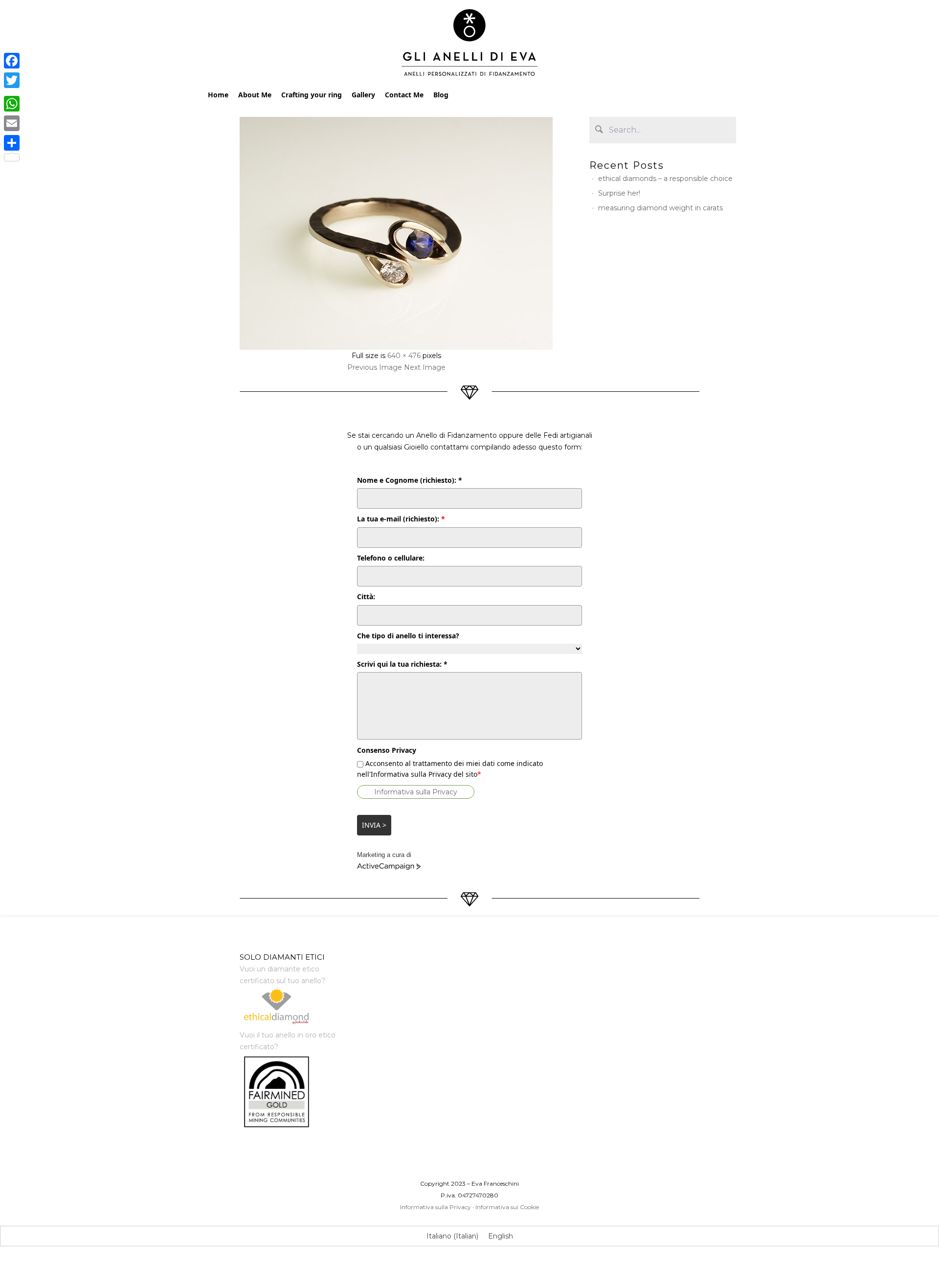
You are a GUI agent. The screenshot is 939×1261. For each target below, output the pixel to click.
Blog (440, 94)
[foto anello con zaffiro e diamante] (396, 233)
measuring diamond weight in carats (660, 207)
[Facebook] (12, 60)
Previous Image (374, 367)
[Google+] (12, 92)
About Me (254, 94)
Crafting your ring (311, 94)
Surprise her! (619, 193)
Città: (366, 596)
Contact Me (404, 94)
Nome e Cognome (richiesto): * (409, 480)
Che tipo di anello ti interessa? (408, 635)
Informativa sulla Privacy (415, 792)
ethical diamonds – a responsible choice (665, 178)
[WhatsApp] (12, 103)
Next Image (425, 367)
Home (218, 94)
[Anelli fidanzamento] (469, 45)
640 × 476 (404, 355)
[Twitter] (12, 80)
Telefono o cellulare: (391, 558)
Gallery (363, 94)
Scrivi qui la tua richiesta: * (402, 664)
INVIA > (374, 825)
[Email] (12, 123)
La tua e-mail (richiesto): (401, 518)
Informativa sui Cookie (507, 1207)
